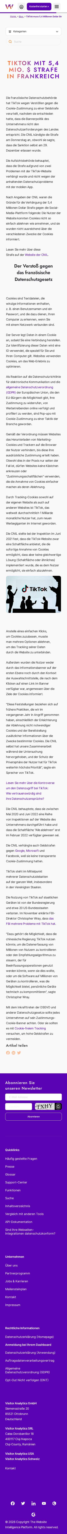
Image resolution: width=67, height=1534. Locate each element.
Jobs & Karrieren (16, 1281)
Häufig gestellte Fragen (21, 1158)
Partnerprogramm (17, 1273)
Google (20, 850)
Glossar (10, 1174)
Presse (9, 1166)
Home (13, 16)
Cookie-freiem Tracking (30, 1028)
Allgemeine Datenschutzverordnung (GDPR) (27, 1370)
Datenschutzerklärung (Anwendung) (30, 1352)
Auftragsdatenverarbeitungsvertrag (29, 1360)
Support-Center (16, 1182)
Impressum (12, 1305)
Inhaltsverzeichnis (17, 1206)
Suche (9, 1198)
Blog (21, 16)
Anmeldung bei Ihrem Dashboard (28, 1344)
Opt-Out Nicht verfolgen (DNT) (27, 1380)
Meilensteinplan (16, 1289)
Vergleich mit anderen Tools (24, 1214)
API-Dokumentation (18, 1222)
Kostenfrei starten (38, 6)
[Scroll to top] (59, 1515)
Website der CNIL (36, 254)
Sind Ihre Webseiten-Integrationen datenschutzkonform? (30, 1231)
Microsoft (32, 850)
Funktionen (13, 1190)
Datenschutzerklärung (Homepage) (29, 1337)
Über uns (11, 1265)
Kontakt (10, 1297)
